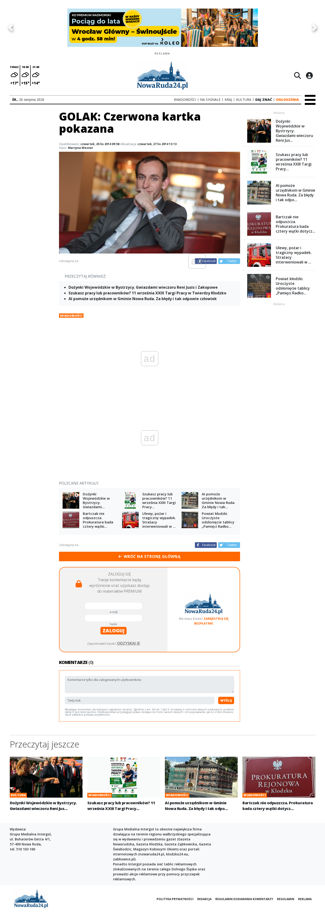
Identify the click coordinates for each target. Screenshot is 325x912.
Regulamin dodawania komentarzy (244, 899)
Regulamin (285, 899)
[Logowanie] (309, 75)
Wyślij (226, 700)
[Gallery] (162, 27)
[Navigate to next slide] (314, 27)
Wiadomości (71, 315)
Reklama (305, 899)
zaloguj (113, 630)
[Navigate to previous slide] (10, 27)
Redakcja (204, 899)
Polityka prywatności (175, 899)
